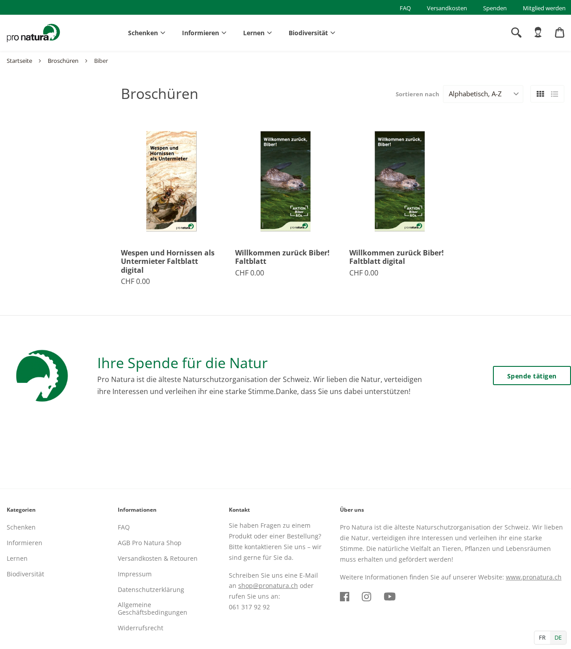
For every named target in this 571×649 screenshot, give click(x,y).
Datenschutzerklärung (151, 589)
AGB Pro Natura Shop (150, 542)
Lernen (254, 33)
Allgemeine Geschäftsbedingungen (152, 608)
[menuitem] (538, 32)
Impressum (135, 574)
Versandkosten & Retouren (158, 558)
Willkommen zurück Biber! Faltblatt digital (396, 257)
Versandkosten (447, 8)
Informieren (200, 33)
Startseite (19, 61)
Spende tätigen (532, 376)
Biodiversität (308, 33)
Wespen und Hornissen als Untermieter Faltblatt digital (168, 262)
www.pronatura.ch (534, 577)
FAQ (405, 8)
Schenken (143, 33)
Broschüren (63, 61)
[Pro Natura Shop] (33, 33)
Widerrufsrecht (140, 628)
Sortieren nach (417, 94)
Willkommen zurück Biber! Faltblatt (282, 257)
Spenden (495, 8)
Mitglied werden (544, 8)
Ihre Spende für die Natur (182, 362)
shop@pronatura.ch (268, 585)
